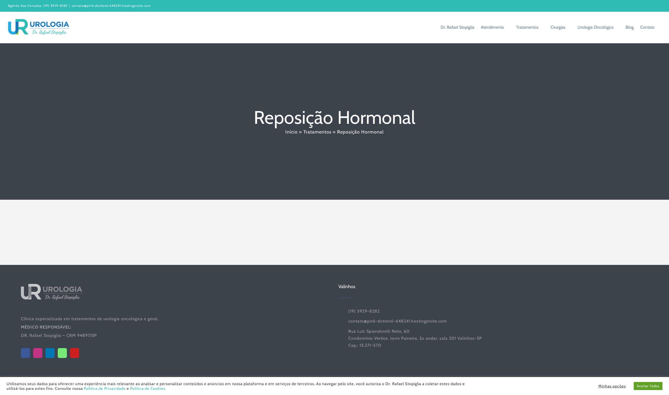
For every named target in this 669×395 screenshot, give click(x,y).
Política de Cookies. (148, 388)
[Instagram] (37, 353)
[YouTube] (74, 353)
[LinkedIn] (50, 353)
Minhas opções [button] (612, 386)
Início (291, 132)
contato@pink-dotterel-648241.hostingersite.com (111, 6)
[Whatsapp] (62, 353)
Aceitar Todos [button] (648, 386)
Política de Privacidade (105, 388)
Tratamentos (317, 132)
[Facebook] (25, 353)
